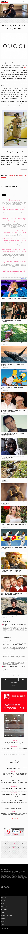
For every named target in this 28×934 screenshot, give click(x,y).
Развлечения (4, 909)
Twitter (24, 175)
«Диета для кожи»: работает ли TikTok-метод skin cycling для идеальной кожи (14, 743)
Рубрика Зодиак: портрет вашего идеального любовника (14, 755)
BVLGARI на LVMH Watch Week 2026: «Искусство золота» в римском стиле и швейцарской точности (14, 668)
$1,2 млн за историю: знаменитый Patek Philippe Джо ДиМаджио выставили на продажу (14, 807)
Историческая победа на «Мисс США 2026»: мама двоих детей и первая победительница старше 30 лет (14, 801)
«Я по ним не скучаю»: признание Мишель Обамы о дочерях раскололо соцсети (14, 767)
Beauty (3, 903)
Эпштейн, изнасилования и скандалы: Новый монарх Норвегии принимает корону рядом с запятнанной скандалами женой (14, 774)
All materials (14, 818)
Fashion (3, 900)
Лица (2, 924)
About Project (4, 869)
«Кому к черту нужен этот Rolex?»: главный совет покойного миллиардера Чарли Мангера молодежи (14, 789)
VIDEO (14, 689)
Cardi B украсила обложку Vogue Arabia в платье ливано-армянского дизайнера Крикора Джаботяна (14, 795)
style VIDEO (4, 921)
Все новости (4, 897)
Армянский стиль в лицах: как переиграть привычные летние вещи (14, 749)
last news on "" (19, 675)
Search (14, 856)
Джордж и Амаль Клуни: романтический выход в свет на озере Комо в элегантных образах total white (14, 813)
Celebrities (3, 918)
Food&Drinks (4, 906)
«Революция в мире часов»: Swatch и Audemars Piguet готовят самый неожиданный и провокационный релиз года (14, 644)
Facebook (19, 175)
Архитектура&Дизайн (6, 915)
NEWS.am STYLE (11, 175)
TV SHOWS (14, 682)
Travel (2, 912)
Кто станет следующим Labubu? (11, 655)
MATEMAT (8, 928)
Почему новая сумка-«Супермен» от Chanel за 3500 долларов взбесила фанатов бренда (14, 625)
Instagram (3, 177)
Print (3, 186)
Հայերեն (14, 186)
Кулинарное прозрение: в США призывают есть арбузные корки (14, 761)
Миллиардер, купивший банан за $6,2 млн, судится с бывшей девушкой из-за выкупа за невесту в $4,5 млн (14, 782)
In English (8, 186)
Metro (24, 67)
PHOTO (14, 686)
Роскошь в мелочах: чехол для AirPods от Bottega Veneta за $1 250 (15, 636)
